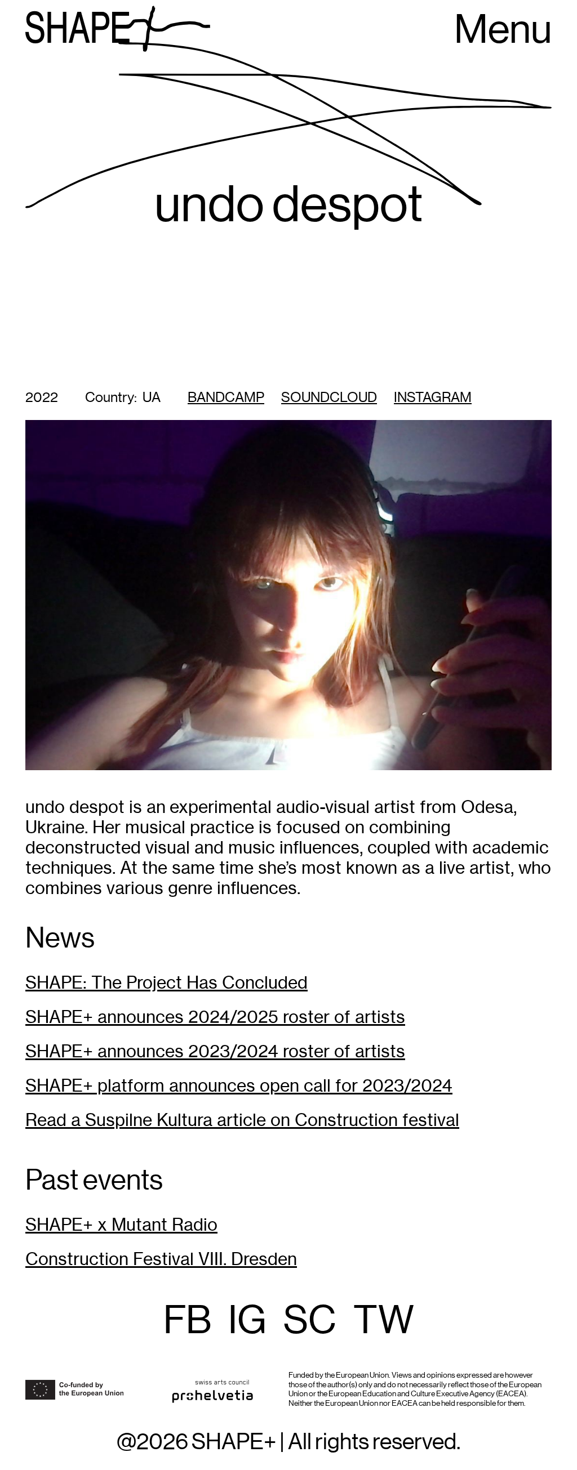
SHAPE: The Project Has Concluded (166, 982)
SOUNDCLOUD (329, 398)
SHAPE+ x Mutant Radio (121, 1224)
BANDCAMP (226, 398)
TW (383, 1321)
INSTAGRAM (433, 398)
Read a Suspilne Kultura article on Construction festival (242, 1120)
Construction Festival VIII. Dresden (161, 1259)
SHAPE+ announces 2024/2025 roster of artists (215, 1017)
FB (187, 1321)
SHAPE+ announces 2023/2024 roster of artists (215, 1051)
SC (309, 1321)
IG (247, 1321)
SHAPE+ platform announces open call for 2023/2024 (238, 1085)
